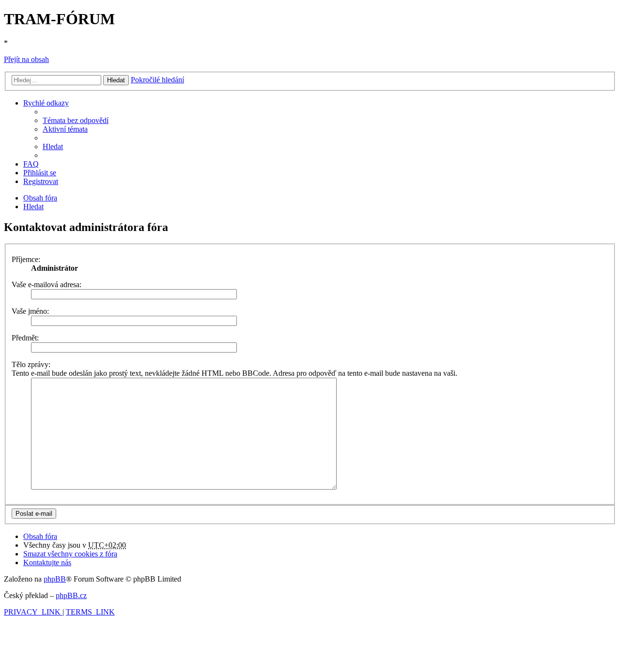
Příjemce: (26, 259)
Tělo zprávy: (31, 364)
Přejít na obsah (26, 59)
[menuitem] (75, 120)
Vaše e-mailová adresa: (46, 284)
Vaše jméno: (30, 311)
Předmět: (25, 338)
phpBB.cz (71, 595)
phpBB (55, 579)
